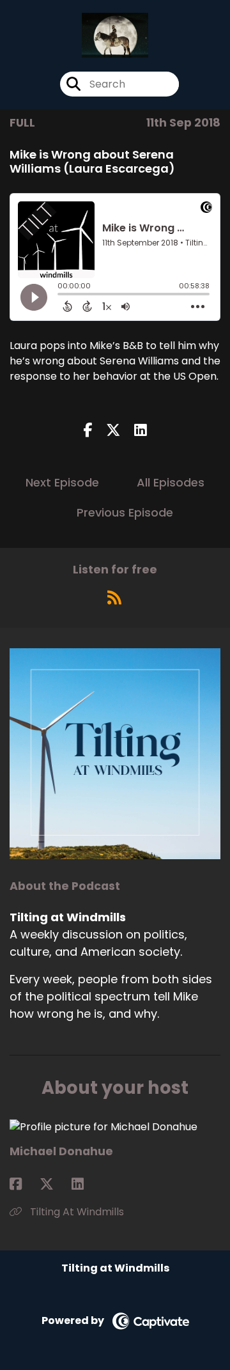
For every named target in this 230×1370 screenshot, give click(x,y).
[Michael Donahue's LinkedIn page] (85, 1184)
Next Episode (62, 482)
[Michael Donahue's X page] (54, 1184)
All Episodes (170, 482)
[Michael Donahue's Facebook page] (23, 1184)
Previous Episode (125, 512)
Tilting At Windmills (75, 1211)
